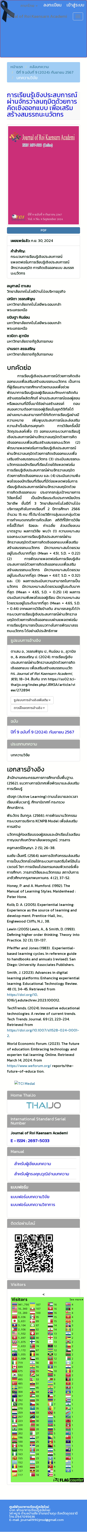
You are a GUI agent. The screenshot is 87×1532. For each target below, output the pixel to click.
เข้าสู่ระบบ (75, 5)
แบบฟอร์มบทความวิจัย (30, 1197)
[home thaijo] (43, 1105)
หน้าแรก (16, 66)
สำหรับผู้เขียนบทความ (32, 1164)
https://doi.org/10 (22, 994)
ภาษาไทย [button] (27, 5)
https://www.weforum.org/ (29, 1065)
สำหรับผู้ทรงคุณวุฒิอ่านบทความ (41, 1174)
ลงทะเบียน (52, 5)
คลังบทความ (39, 66)
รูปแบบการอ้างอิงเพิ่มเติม (31, 700)
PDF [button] (43, 230)
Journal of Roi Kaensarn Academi (35, 16)
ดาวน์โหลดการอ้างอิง (28, 708)
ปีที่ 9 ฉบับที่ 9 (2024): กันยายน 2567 (45, 72)
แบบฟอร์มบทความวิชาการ (33, 1204)
